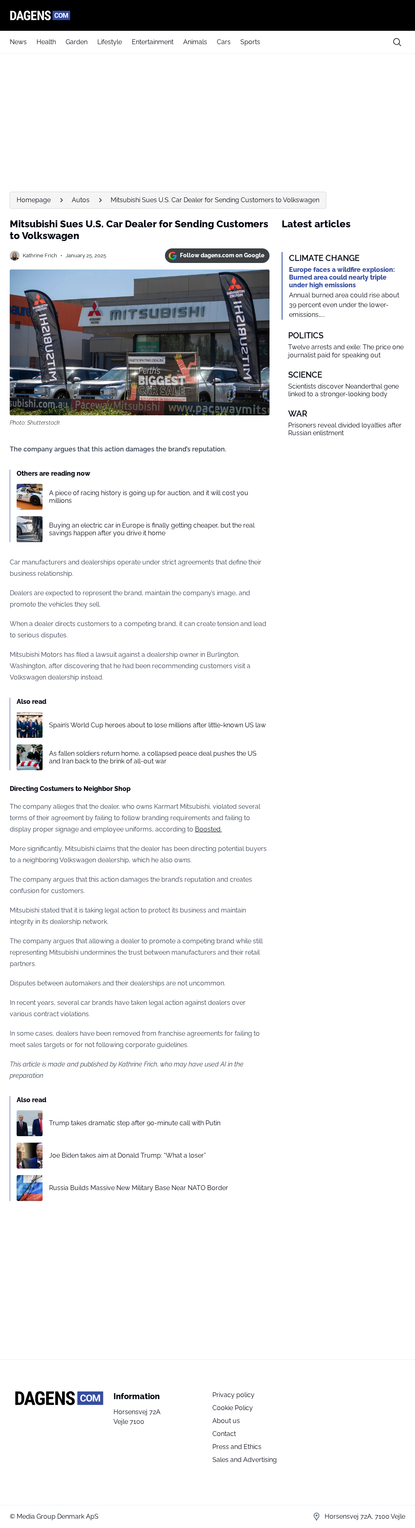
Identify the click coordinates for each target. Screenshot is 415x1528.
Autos (81, 200)
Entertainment (152, 42)
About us (226, 1421)
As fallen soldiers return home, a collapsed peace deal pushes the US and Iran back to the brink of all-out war (153, 757)
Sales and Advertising (244, 1460)
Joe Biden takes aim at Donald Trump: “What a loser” (127, 1155)
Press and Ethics (236, 1447)
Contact (224, 1434)
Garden (77, 42)
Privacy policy (233, 1395)
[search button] (397, 42)
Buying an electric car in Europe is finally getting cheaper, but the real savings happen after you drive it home (152, 529)
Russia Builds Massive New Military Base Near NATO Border (138, 1188)
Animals (195, 42)
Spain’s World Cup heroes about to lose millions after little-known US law (157, 725)
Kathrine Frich (40, 255)
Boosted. (208, 829)
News (18, 42)
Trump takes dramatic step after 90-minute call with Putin (134, 1123)
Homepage (34, 200)
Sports (250, 42)
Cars (224, 42)
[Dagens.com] (207, 15)
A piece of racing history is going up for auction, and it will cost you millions (148, 496)
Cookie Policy (232, 1408)
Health (46, 42)
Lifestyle (109, 42)
